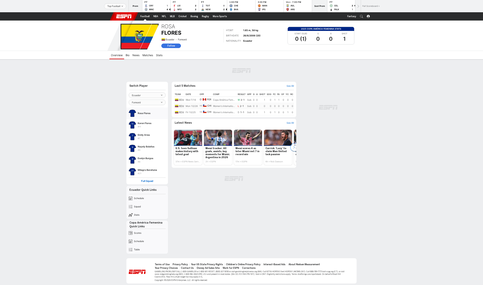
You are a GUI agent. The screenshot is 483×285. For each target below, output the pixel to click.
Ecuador (170, 39)
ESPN (124, 16)
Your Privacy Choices (166, 268)
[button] (361, 16)
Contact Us (187, 268)
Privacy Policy (180, 264)
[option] (188, 147)
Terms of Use (162, 264)
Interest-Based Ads (274, 264)
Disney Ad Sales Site (208, 268)
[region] (234, 103)
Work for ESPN (231, 268)
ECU (181, 99)
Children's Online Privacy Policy (243, 264)
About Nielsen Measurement (304, 264)
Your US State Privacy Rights (207, 264)
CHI (209, 105)
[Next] (358, 6)
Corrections (249, 268)
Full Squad (147, 181)
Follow (171, 45)
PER (209, 99)
